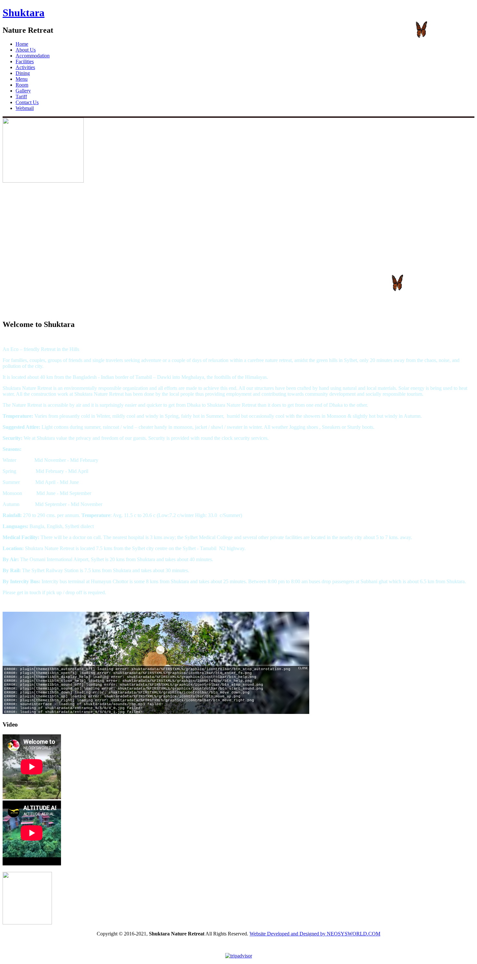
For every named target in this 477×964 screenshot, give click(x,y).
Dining (23, 73)
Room (22, 85)
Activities (25, 67)
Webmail (25, 108)
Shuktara (23, 12)
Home (22, 44)
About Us (26, 50)
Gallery (23, 90)
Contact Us (27, 102)
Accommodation (33, 55)
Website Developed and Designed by (288, 933)
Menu (22, 79)
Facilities (25, 61)
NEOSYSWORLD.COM (353, 933)
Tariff (21, 96)
